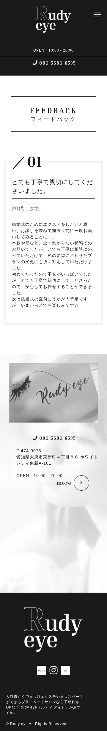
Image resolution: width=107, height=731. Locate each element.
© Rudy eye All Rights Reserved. (37, 724)
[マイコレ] (41, 671)
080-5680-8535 (57, 63)
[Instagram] (53, 671)
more (63, 482)
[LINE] (65, 671)
